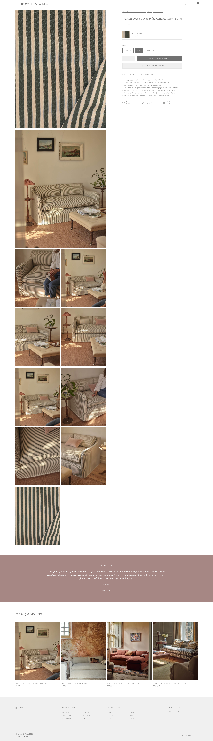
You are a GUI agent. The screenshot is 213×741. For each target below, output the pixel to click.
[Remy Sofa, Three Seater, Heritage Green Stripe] (175, 658)
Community (87, 715)
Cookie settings (22, 737)
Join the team (66, 718)
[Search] (186, 4)
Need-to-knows (114, 707)
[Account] (191, 4)
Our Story (65, 712)
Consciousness (67, 715)
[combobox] (188, 735)
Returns (110, 715)
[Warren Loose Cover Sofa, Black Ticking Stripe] (37, 658)
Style (124, 45)
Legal (109, 712)
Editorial (86, 712)
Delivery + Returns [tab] (145, 74)
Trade (110, 718)
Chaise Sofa (151, 50)
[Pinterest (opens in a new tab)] (174, 711)
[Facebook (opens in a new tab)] (178, 711)
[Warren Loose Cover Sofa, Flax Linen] (83, 658)
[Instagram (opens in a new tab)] (170, 711)
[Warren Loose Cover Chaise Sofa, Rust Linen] (129, 658)
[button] (124, 58)
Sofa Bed (128, 50)
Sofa (139, 50)
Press (85, 718)
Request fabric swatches (154, 66)
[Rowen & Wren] (34, 4)
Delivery (132, 712)
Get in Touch (134, 718)
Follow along (175, 707)
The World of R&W (69, 707)
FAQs (131, 715)
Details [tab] (132, 74)
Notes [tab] (124, 74)
